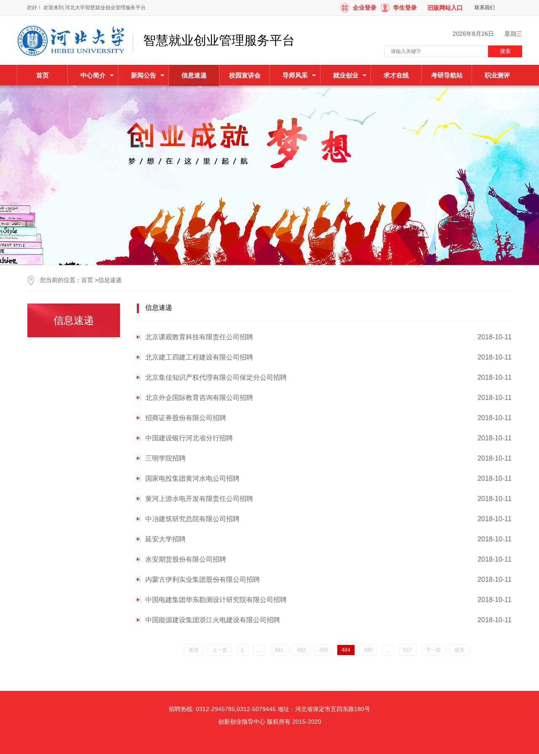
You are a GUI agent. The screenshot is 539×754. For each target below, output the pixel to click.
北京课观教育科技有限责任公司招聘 (199, 337)
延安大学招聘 (165, 539)
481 (279, 650)
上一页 (219, 650)
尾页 (459, 650)
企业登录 (364, 7)
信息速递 (110, 280)
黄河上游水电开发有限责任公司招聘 (199, 498)
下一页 (433, 650)
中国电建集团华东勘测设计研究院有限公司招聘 (216, 599)
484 (346, 650)
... (259, 650)
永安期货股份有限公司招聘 (185, 559)
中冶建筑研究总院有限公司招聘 (192, 518)
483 (323, 650)
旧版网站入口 (445, 7)
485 (368, 650)
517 (407, 650)
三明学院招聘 (165, 458)
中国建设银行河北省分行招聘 (189, 438)
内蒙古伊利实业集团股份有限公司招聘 (202, 579)
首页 (42, 75)
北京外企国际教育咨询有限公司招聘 (199, 397)
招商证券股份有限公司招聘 (185, 417)
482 (301, 650)
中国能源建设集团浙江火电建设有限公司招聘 (212, 619)
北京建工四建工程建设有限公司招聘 (199, 357)
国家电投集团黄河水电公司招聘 (192, 478)
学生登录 (405, 7)
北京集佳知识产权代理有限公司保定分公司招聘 (216, 377)
